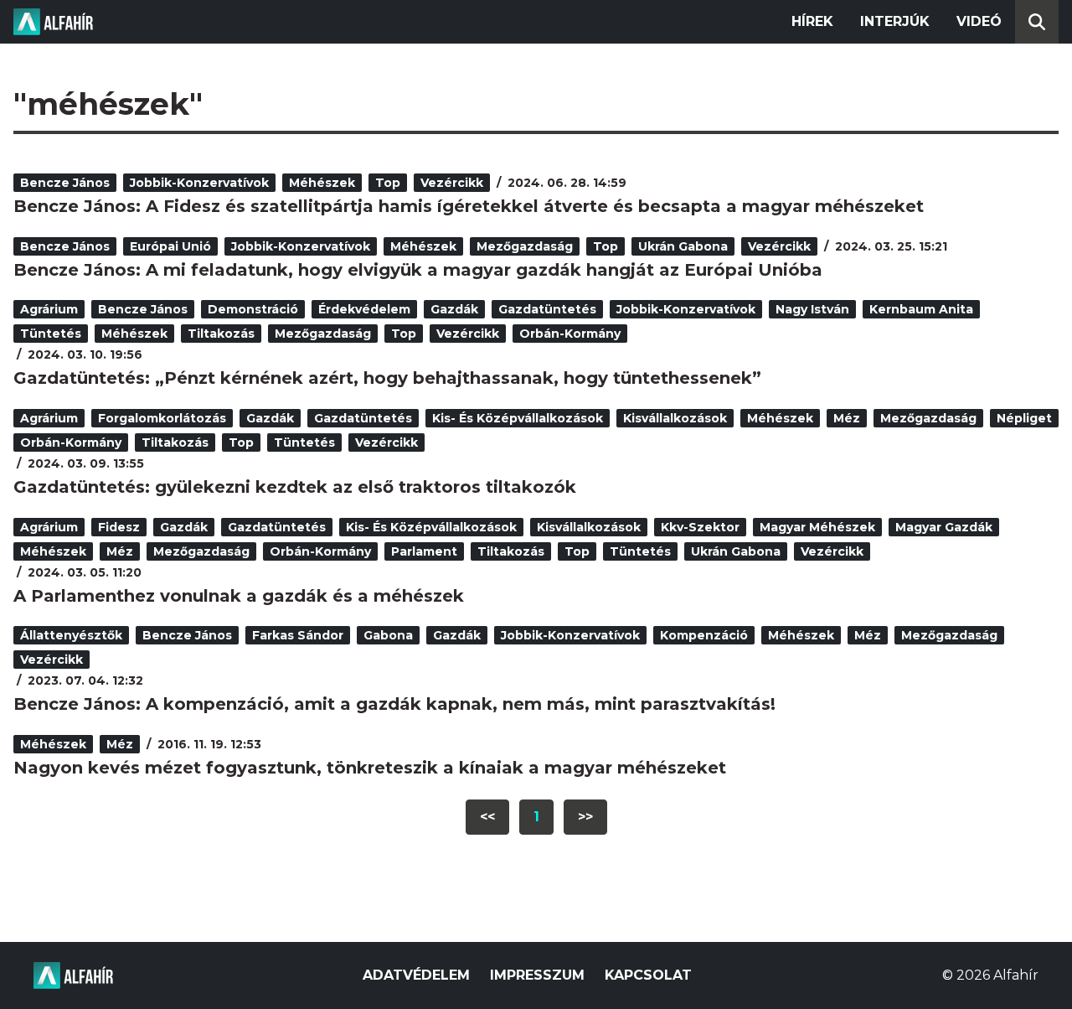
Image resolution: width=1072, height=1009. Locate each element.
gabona (388, 635)
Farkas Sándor (297, 635)
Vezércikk (451, 182)
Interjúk (895, 21)
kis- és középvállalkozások (517, 418)
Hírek (812, 21)
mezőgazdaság (525, 246)
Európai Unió (170, 246)
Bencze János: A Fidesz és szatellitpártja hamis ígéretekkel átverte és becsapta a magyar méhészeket (468, 206)
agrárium (49, 309)
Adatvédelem (416, 975)
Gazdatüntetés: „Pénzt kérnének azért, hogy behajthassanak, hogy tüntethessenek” (387, 378)
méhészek (322, 182)
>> (585, 817)
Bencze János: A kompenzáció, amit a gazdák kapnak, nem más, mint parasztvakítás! (394, 704)
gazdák (454, 309)
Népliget (1024, 418)
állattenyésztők (71, 635)
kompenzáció (704, 635)
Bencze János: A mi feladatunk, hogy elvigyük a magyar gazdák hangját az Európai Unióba (417, 270)
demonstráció (253, 309)
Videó (979, 21)
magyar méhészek (817, 527)
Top (387, 182)
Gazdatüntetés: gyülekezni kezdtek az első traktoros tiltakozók (294, 487)
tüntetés (50, 333)
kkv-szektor (700, 527)
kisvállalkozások (675, 418)
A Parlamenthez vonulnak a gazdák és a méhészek (238, 596)
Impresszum (537, 975)
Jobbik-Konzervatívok (199, 182)
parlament (424, 551)
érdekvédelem (364, 309)
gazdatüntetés (547, 309)
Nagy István (812, 309)
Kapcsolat (648, 975)
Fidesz (119, 527)
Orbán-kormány (570, 333)
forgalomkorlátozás (162, 418)
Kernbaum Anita (921, 309)
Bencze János (65, 182)
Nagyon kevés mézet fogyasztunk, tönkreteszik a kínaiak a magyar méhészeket (369, 768)
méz (846, 418)
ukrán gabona (683, 246)
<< (487, 817)
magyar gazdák (943, 527)
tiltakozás (221, 333)
